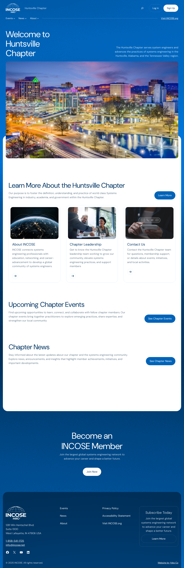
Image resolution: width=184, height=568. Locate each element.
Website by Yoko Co (168, 562)
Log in (156, 8)
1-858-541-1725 (15, 541)
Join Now (92, 471)
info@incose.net (15, 545)
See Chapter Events (160, 318)
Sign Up (171, 8)
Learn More (165, 195)
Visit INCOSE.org (169, 18)
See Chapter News (161, 361)
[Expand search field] (142, 8)
